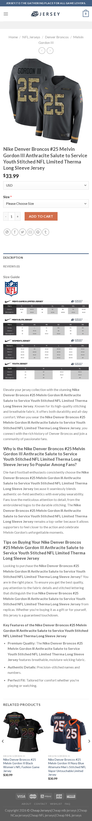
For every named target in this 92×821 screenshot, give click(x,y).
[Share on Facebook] (14, 232)
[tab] (46, 257)
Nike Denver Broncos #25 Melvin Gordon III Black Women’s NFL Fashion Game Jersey (21, 765)
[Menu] (5, 14)
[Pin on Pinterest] (38, 232)
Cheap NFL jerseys (42, 815)
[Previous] (3, 749)
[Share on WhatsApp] (7, 232)
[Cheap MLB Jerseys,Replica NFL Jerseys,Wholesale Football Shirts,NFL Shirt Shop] (46, 13)
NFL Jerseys (31, 37)
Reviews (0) (11, 266)
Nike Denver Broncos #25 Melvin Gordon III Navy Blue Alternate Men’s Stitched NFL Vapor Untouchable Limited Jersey (67, 767)
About (26, 803)
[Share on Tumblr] (45, 232)
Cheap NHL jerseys (69, 815)
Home (13, 37)
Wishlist (56, 803)
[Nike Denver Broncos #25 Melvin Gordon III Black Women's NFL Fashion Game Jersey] (23, 732)
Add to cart (41, 216)
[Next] (89, 749)
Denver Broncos (57, 37)
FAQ (67, 803)
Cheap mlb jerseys (64, 810)
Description (13, 257)
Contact (40, 803)
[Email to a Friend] (30, 232)
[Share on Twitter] (22, 232)
